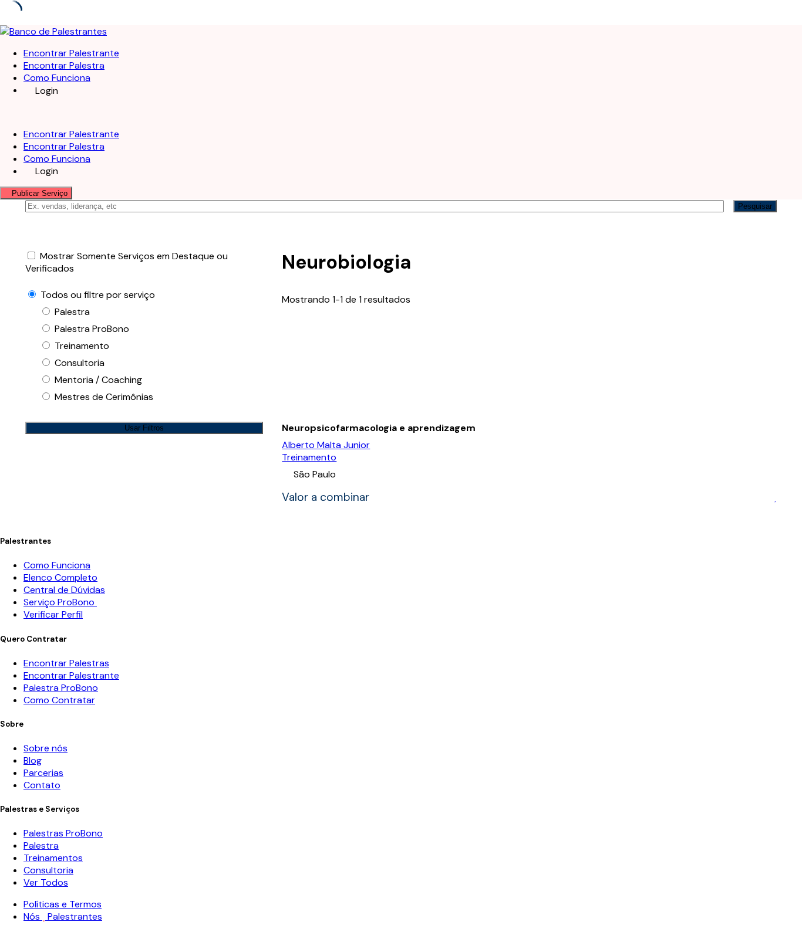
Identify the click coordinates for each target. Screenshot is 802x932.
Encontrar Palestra (64, 65)
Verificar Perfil (53, 614)
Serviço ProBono (60, 602)
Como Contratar (59, 700)
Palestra (41, 845)
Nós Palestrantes (62, 916)
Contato (41, 785)
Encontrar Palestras (66, 663)
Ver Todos (45, 882)
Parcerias (43, 773)
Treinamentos (53, 858)
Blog (32, 760)
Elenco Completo (60, 577)
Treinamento (309, 457)
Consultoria (48, 870)
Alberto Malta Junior (326, 445)
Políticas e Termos (62, 904)
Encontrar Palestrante (71, 53)
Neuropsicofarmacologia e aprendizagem (379, 428)
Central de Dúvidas (64, 590)
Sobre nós (45, 748)
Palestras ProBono (63, 833)
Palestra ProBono (60, 688)
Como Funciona (56, 78)
